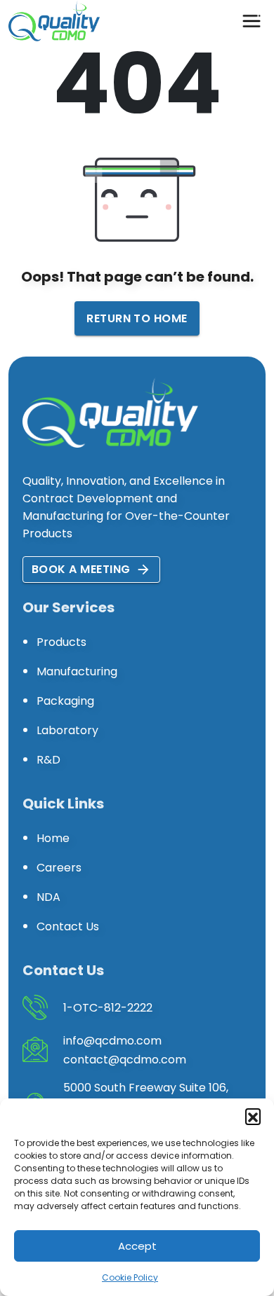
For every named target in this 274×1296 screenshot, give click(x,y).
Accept (137, 1246)
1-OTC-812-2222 (107, 1008)
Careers (59, 868)
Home (53, 838)
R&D (48, 760)
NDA (48, 897)
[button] (253, 1116)
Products (61, 642)
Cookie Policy (130, 1277)
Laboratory (67, 730)
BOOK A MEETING (81, 569)
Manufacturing (77, 671)
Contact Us (68, 926)
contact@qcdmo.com (124, 1060)
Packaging (65, 701)
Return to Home (136, 318)
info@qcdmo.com (112, 1041)
